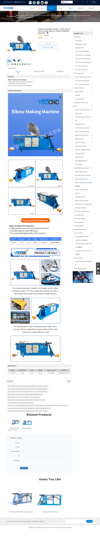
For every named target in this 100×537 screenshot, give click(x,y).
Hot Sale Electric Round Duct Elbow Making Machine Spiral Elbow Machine (28, 386)
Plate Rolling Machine (80, 229)
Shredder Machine (79, 88)
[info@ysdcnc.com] (98, 268)
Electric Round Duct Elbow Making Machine (15, 428)
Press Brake (77, 37)
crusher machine (78, 233)
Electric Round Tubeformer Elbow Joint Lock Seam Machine (24, 397)
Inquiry (93, 2)
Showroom (35, 521)
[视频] (83, 277)
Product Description (39, 71)
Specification (60, 71)
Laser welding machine (80, 268)
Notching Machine (79, 222)
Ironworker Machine (79, 218)
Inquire (47, 43)
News (24, 521)
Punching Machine (79, 226)
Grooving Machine (79, 215)
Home (8, 521)
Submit (24, 468)
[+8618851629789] (98, 264)
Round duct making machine (81, 168)
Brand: (9, 68)
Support (29, 521)
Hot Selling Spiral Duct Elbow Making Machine (20, 403)
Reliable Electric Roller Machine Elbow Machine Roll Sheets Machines (26, 400)
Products (19, 521)
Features (18, 71)
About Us (13, 521)
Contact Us (42, 521)
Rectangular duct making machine (80, 104)
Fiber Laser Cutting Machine (81, 211)
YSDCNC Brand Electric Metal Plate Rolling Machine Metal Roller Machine (28, 411)
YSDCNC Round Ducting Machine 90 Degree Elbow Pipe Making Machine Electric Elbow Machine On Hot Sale (37, 405)
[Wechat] (98, 272)
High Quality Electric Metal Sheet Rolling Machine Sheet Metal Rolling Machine (29, 408)
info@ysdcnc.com (21, 2)
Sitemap (70, 527)
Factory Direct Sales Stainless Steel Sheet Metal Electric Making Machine (27, 389)
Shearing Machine (79, 73)
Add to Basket (47, 47)
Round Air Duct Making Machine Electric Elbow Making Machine (25, 394)
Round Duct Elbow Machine (27, 428)
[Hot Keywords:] (87, 2)
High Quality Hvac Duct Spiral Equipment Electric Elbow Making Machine (27, 391)
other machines (78, 258)
